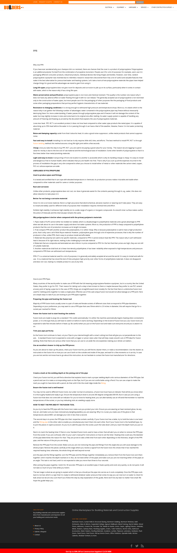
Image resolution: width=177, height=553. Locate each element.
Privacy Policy (39, 529)
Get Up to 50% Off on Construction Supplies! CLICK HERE (88, 551)
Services (144, 7)
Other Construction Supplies (161, 7)
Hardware (132, 7)
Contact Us (58, 2)
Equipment (120, 7)
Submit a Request (40, 532)
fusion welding (38, 143)
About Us (38, 526)
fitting (103, 383)
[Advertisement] (88, 26)
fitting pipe (43, 422)
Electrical (108, 7)
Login (35, 2)
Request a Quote (45, 2)
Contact (37, 535)
